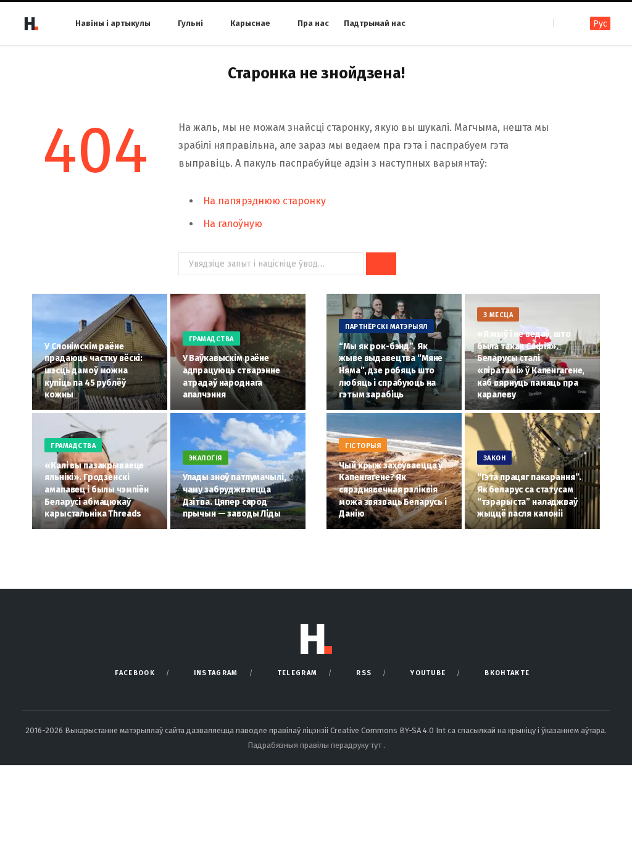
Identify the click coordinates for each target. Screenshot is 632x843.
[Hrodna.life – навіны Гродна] (31, 23)
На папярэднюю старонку (264, 201)
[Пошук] (564, 23)
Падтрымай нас (374, 23)
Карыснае (250, 23)
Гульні (190, 23)
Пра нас (313, 23)
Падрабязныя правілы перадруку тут (315, 745)
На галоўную (232, 224)
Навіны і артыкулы (113, 23)
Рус (600, 24)
